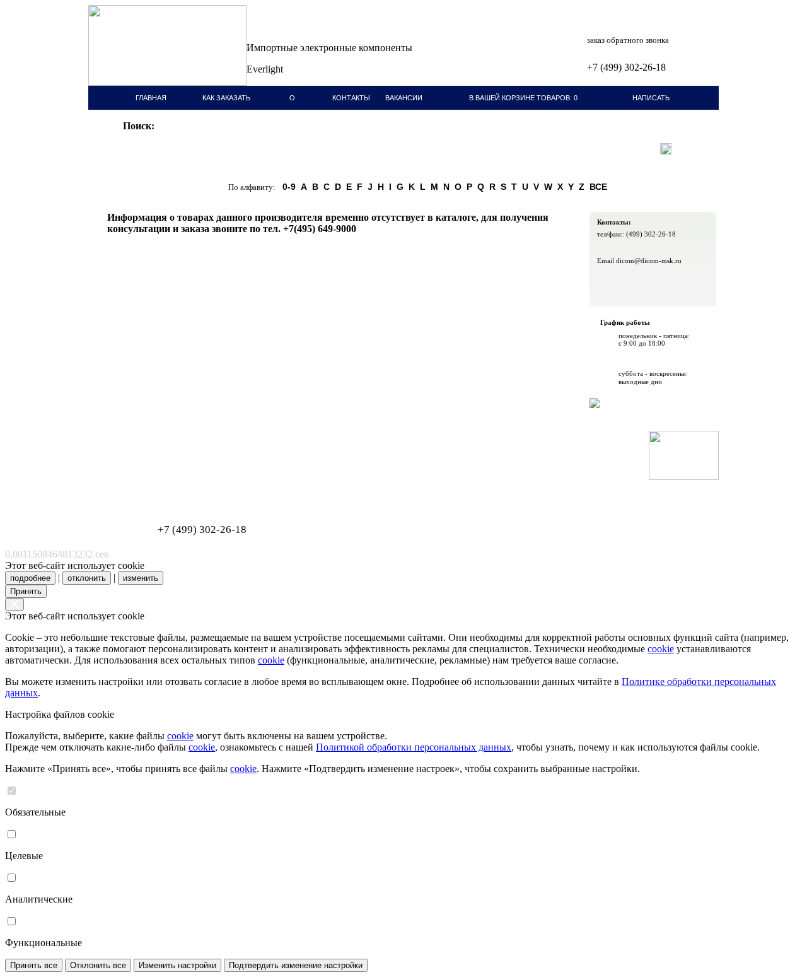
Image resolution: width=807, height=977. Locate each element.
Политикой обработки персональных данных (413, 747)
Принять (26, 591)
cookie (660, 648)
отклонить (86, 578)
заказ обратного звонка (628, 40)
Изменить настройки (177, 965)
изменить (140, 578)
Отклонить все (98, 965)
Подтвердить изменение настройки (296, 965)
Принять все (33, 965)
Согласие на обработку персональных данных (167, 490)
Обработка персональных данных (151, 483)
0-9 (289, 187)
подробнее (30, 578)
